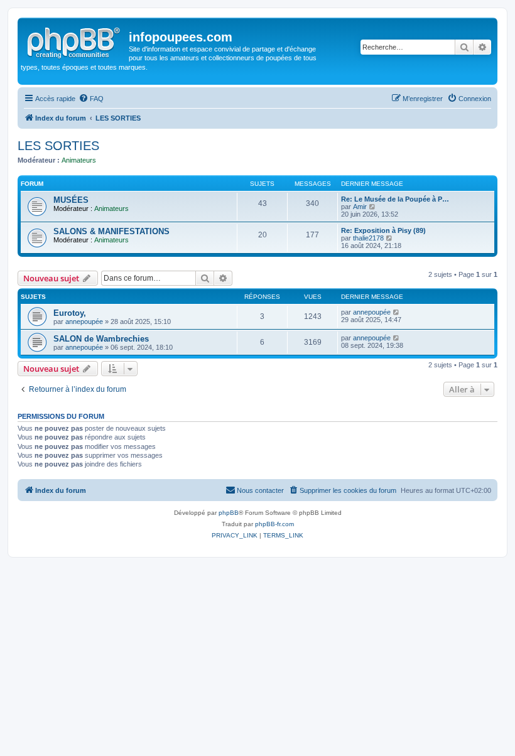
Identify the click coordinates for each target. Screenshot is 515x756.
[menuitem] (91, 98)
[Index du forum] (75, 41)
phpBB (229, 512)
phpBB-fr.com (274, 524)
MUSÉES (71, 200)
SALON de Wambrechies (101, 338)
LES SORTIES (58, 146)
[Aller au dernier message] (397, 312)
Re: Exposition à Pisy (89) (383, 230)
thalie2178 (368, 238)
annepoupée (84, 321)
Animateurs (79, 160)
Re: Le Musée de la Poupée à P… (395, 199)
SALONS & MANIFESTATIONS (111, 231)
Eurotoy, (69, 313)
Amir (360, 206)
